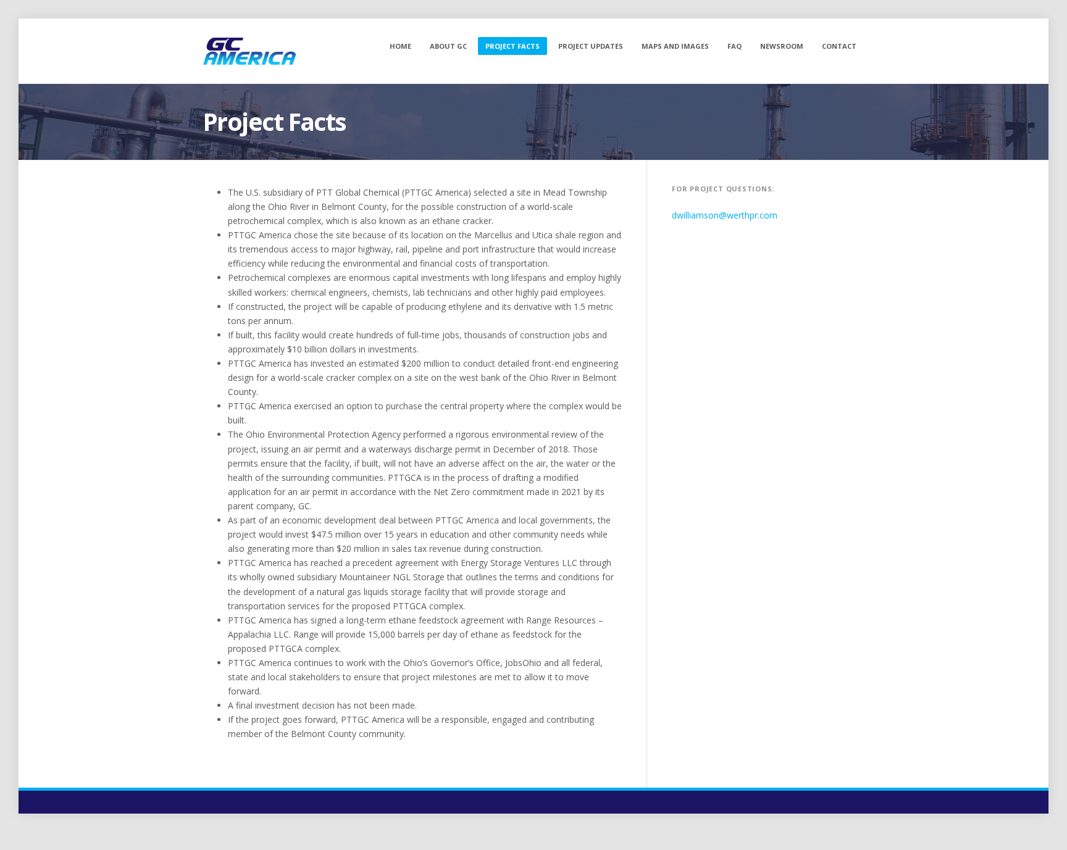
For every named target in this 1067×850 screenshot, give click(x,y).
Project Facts (512, 46)
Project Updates (590, 46)
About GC (448, 46)
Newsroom (781, 46)
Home (400, 46)
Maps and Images (675, 46)
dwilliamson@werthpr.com (724, 215)
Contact (839, 46)
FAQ (734, 46)
